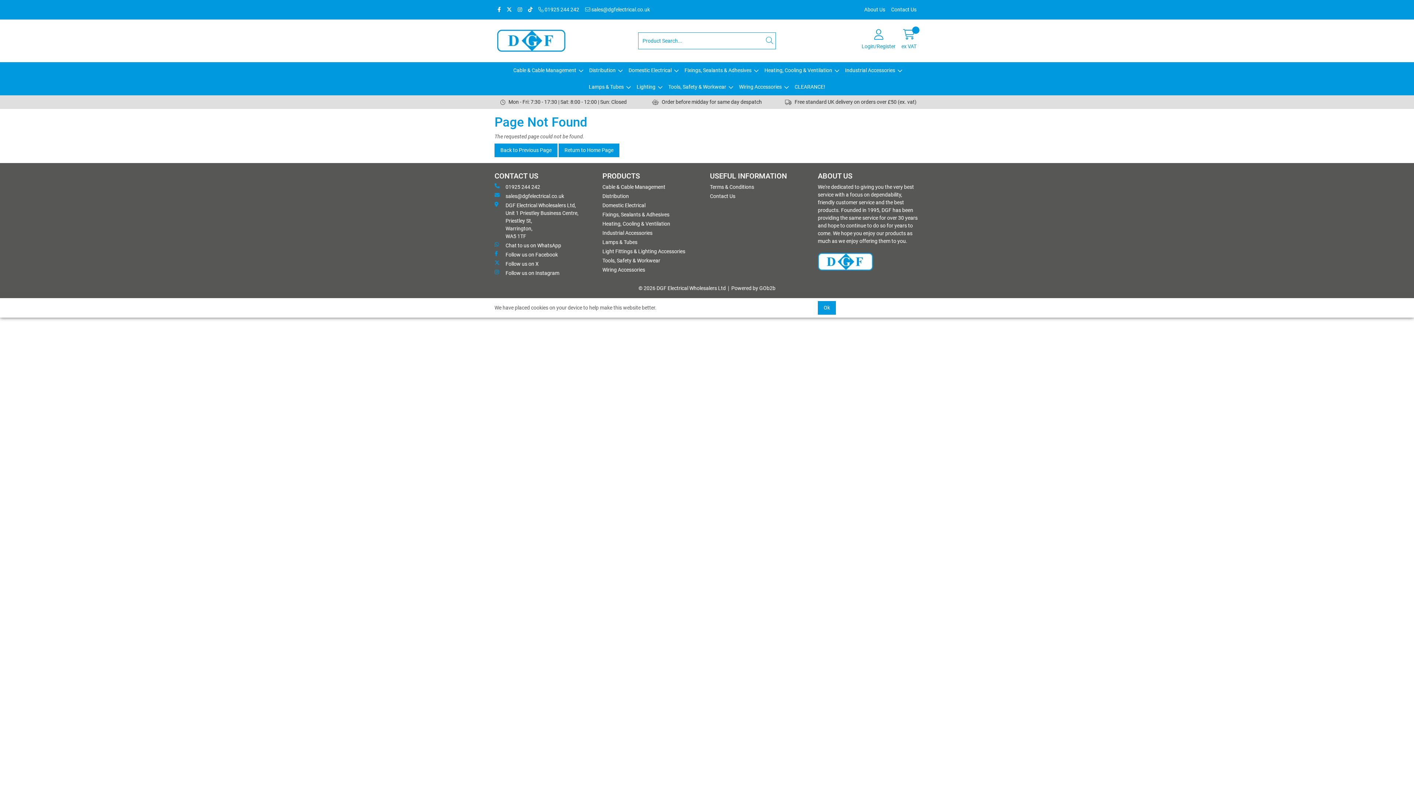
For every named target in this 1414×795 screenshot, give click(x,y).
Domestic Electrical (650, 70)
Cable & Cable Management (544, 70)
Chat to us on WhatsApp (533, 245)
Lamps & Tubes (606, 87)
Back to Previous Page (526, 150)
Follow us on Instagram (532, 273)
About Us (874, 10)
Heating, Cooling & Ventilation (798, 70)
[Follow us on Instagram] (520, 10)
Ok (827, 308)
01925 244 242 (561, 10)
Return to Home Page (588, 150)
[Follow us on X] (509, 10)
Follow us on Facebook (532, 255)
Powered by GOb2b (753, 288)
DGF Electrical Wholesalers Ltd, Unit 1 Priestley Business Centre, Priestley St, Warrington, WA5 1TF (542, 220)
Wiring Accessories (760, 87)
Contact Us (904, 10)
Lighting (646, 87)
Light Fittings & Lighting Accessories (643, 251)
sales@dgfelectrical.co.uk (620, 10)
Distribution (602, 70)
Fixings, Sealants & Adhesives (718, 70)
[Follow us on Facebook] (499, 10)
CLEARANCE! (810, 87)
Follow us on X (522, 264)
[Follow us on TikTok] (530, 10)
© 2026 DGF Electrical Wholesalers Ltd (682, 288)
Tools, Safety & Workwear (697, 87)
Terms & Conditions (732, 187)
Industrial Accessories (870, 70)
